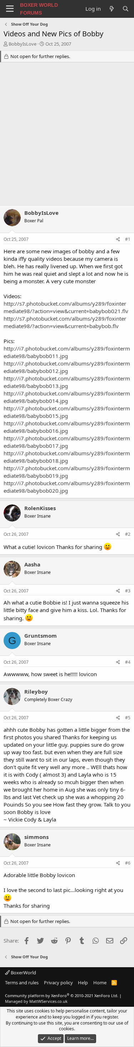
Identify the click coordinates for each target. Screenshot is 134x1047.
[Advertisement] (67, 135)
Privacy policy (58, 982)
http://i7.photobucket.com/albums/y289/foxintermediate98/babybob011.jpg (67, 352)
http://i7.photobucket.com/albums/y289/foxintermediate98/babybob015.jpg (67, 412)
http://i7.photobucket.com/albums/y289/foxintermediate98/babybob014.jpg (67, 397)
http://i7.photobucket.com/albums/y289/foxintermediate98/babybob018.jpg (67, 457)
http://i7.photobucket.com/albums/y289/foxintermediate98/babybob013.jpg (67, 382)
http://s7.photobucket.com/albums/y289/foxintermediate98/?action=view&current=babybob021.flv (66, 307)
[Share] (118, 239)
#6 (127, 863)
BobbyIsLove (22, 44)
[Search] (126, 8)
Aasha (32, 564)
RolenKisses (40, 508)
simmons (36, 836)
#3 (127, 591)
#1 (127, 239)
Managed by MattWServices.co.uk (36, 1001)
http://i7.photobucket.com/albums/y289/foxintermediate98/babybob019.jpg (67, 472)
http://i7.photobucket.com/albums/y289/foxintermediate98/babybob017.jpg (67, 442)
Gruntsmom (40, 635)
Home (99, 982)
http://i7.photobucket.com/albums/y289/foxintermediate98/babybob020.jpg (67, 487)
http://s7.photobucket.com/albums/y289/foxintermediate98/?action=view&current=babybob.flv (65, 322)
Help (83, 982)
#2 (127, 534)
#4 (127, 662)
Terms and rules (22, 982)
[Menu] (9, 9)
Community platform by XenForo (61, 995)
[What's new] (111, 8)
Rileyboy (36, 691)
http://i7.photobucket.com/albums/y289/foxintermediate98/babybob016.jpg (67, 427)
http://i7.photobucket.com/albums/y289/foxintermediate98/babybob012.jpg (67, 367)
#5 (127, 718)
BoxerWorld (23, 972)
